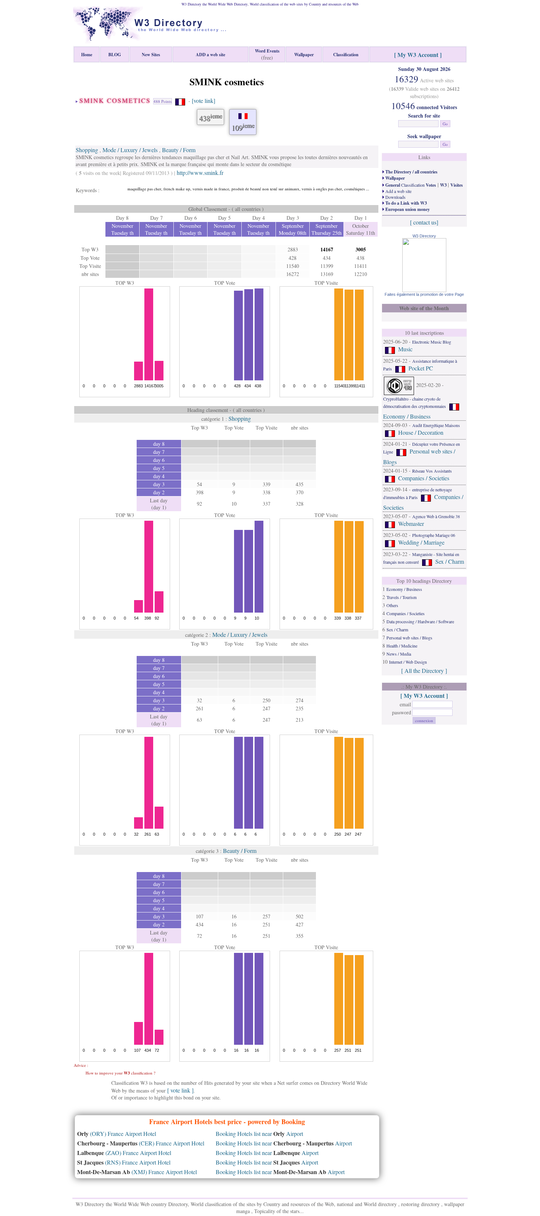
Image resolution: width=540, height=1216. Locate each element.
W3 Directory (424, 236)
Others (392, 605)
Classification (410, 185)
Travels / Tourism (401, 597)
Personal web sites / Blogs (409, 638)
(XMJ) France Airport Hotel (137, 1172)
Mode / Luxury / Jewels (130, 150)
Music (405, 349)
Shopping (87, 150)
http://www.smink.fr (200, 172)
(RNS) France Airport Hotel (123, 1162)
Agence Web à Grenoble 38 (436, 516)
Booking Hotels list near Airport (259, 1133)
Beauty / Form (178, 150)
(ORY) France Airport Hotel (116, 1133)
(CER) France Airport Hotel (140, 1143)
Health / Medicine (401, 646)
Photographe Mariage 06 (433, 535)
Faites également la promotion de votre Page (424, 294)
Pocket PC (420, 368)
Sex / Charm (449, 561)
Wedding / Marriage (421, 542)
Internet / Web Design (408, 662)
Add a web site (397, 191)
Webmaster (411, 523)
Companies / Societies (423, 478)
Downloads (395, 197)
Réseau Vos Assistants (432, 471)
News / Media (398, 654)
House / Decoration (420, 432)
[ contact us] (424, 222)
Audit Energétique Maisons (436, 425)
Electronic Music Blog (431, 342)
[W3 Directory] (424, 290)
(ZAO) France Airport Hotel (124, 1152)
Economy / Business (407, 416)
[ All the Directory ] (424, 670)
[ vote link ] (180, 1090)
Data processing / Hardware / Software (420, 621)
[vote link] (203, 100)
